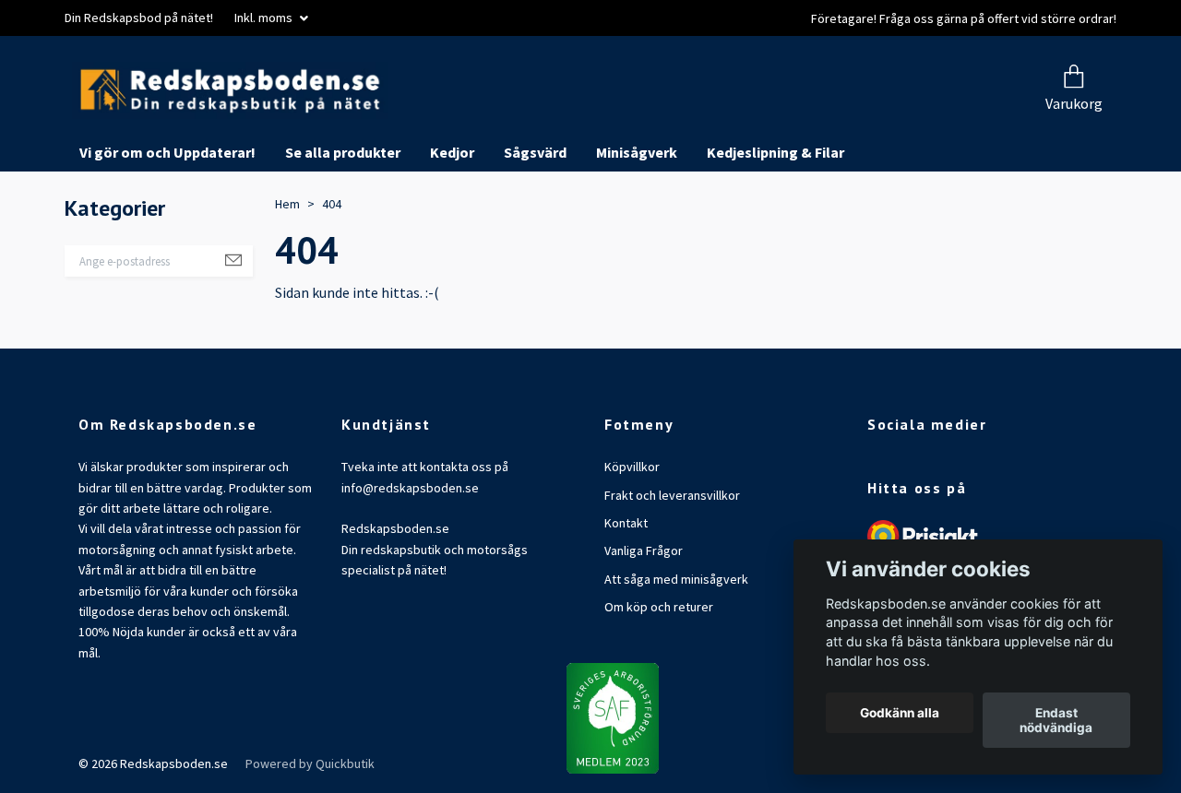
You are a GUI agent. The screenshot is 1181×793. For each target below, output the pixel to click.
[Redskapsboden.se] (395, 120)
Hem (287, 263)
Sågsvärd (535, 212)
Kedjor (452, 212)
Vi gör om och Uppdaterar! (167, 212)
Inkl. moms (264, 17)
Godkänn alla (899, 712)
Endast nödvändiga (1056, 720)
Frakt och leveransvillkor (672, 554)
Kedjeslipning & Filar (775, 212)
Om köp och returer (658, 666)
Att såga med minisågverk (676, 639)
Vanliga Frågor (643, 610)
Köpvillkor (632, 526)
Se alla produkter (342, 212)
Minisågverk (636, 212)
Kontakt (626, 582)
